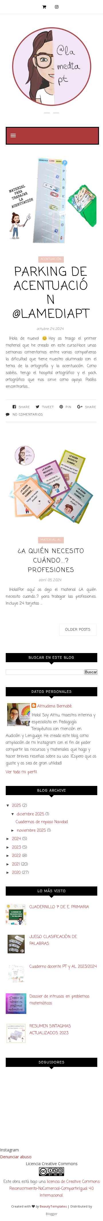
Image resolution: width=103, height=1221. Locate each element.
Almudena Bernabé (54, 706)
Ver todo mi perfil (21, 772)
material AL (51, 540)
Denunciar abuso (15, 1156)
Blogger (52, 1214)
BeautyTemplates (53, 1206)
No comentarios (28, 414)
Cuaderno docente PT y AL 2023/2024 (63, 967)
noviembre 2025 (31, 831)
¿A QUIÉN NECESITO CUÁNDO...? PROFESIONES (51, 561)
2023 (16, 848)
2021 (16, 865)
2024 (16, 839)
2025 (16, 806)
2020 (16, 873)
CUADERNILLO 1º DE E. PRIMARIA (59, 907)
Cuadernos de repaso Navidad (42, 822)
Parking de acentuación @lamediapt (51, 294)
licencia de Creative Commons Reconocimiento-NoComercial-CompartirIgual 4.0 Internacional (54, 1189)
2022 (16, 856)
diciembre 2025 (30, 814)
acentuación (51, 259)
